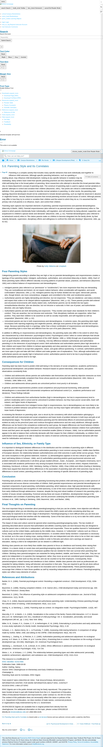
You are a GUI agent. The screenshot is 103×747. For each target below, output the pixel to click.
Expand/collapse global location (100, 160)
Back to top (5, 723)
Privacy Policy (72, 742)
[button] (7, 122)
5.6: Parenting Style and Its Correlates (14, 717)
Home (11, 160)
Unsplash (62, 266)
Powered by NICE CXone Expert (30, 738)
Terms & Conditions (83, 742)
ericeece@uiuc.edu (18, 712)
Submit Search (6, 40)
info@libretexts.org (38, 744)
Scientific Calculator (10, 107)
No (31, 730)
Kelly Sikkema (50, 266)
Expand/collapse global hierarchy (4, 160)
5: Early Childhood (88, 160)
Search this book (5, 34)
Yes (24, 730)
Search (5, 156)
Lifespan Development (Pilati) (65, 160)
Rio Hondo (45, 160)
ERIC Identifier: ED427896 (12, 662)
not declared (43, 717)
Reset (3, 54)
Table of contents (92, 177)
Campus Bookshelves (27, 160)
